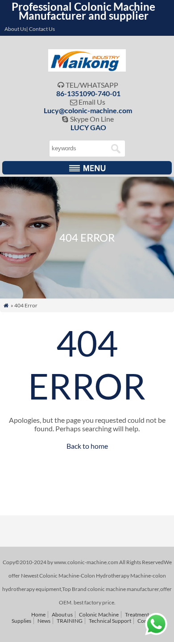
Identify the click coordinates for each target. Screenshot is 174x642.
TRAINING (70, 620)
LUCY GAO (88, 127)
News (43, 620)
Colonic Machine (99, 614)
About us (62, 614)
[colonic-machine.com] (87, 68)
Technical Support (110, 620)
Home (38, 614)
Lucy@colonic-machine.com (88, 110)
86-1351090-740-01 (88, 93)
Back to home (87, 446)
